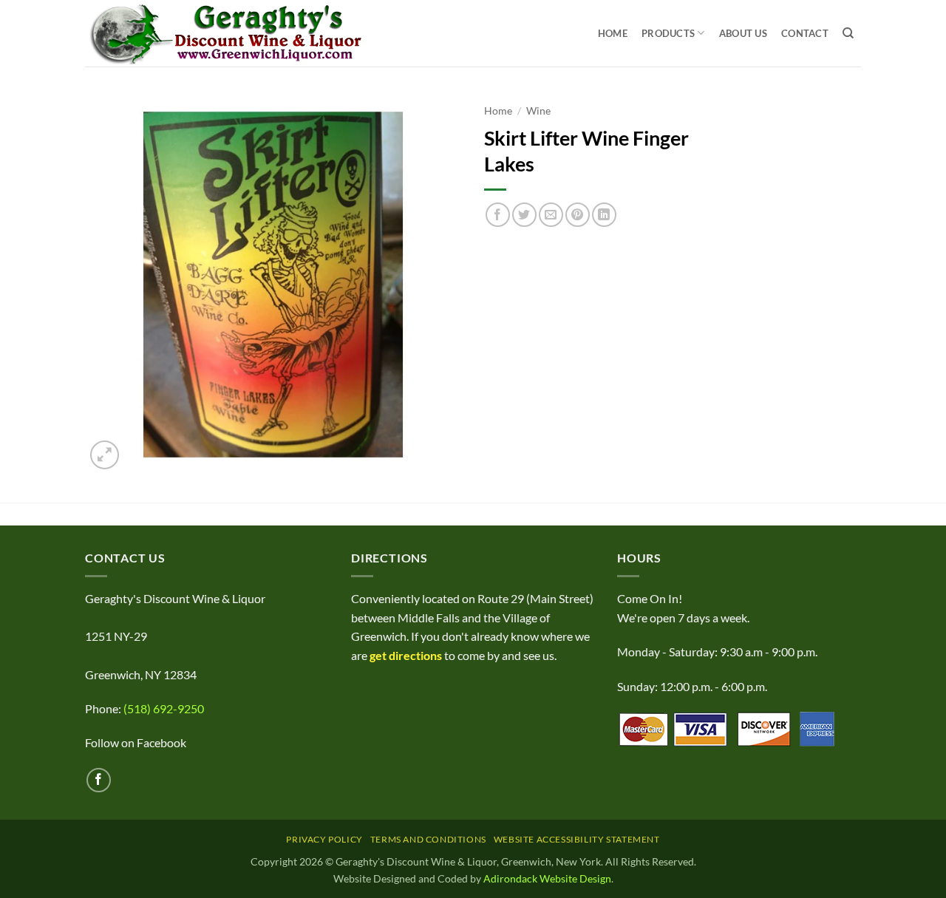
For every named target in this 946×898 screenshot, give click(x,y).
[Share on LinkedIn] (604, 215)
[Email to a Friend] (551, 215)
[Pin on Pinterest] (577, 215)
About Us (743, 33)
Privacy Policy (324, 839)
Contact (804, 33)
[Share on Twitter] (524, 215)
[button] (104, 455)
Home (612, 33)
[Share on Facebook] (498, 215)
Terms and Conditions (428, 839)
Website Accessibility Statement (577, 839)
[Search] (848, 33)
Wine (538, 111)
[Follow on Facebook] (98, 780)
